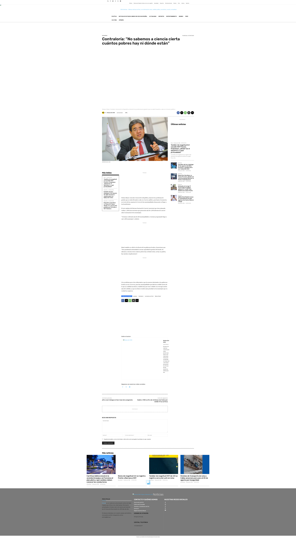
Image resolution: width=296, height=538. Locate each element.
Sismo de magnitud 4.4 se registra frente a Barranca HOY (131, 477)
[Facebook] (110, 1)
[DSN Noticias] (148, 9)
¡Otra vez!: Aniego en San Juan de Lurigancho (117, 400)
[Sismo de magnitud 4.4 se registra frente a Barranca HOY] (132, 464)
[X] (118, 1)
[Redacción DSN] (103, 113)
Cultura (182, 3)
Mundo (175, 3)
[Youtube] (120, 1)
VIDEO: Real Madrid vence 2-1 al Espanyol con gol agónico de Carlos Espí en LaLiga (186, 199)
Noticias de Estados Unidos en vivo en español (143, 3)
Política (130, 3)
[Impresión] (188, 112)
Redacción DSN (111, 112)
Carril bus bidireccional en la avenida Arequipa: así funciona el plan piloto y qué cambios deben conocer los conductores (100, 479)
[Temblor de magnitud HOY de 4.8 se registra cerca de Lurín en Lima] (163, 464)
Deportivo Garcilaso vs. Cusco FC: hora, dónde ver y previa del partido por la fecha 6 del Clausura (110, 205)
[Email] (192, 112)
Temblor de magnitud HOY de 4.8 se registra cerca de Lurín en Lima (163, 477)
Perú (179, 3)
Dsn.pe (104, 503)
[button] (108, 1)
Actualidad (156, 3)
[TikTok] (115, 1)
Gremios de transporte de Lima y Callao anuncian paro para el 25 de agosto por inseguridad (194, 478)
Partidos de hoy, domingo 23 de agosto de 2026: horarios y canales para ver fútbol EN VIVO (110, 194)
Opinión (187, 3)
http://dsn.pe (165, 344)
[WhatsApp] (185, 112)
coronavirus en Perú (149, 296)
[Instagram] (113, 1)
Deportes (162, 3)
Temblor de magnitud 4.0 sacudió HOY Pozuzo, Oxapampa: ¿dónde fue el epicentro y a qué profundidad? (110, 182)
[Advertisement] (148, 75)
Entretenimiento (168, 3)
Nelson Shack (158, 296)
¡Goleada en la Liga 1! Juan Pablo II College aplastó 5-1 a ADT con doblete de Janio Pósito (185, 188)
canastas (135, 296)
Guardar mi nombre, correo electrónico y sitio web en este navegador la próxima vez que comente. (127, 439)
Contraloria (141, 296)
